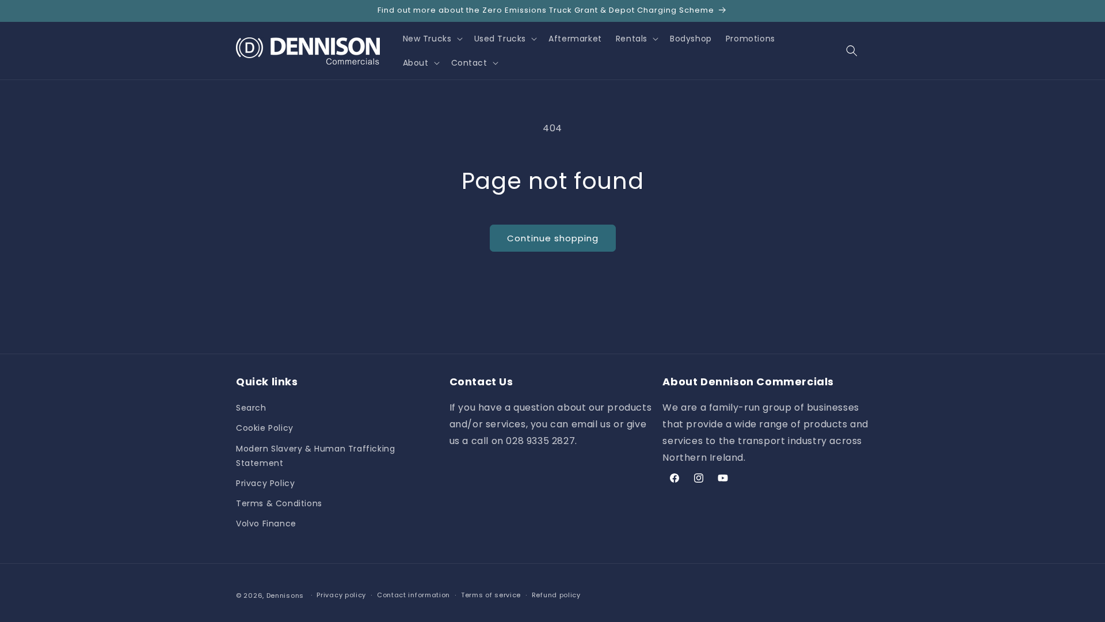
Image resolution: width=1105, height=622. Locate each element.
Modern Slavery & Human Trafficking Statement (315, 456)
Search (251, 408)
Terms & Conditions (279, 503)
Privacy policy (341, 595)
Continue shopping (553, 238)
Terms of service (491, 595)
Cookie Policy (265, 428)
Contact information (413, 595)
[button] (431, 38)
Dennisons (285, 595)
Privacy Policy (265, 483)
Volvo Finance (266, 523)
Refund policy (556, 595)
